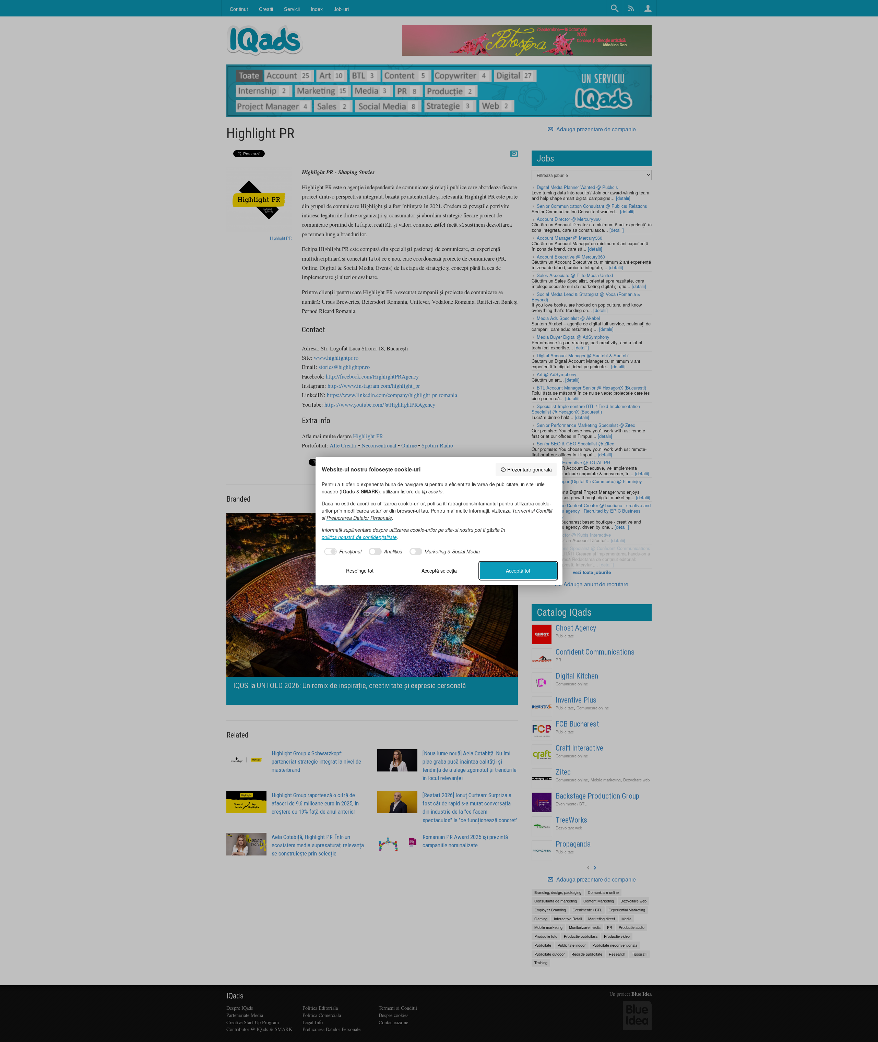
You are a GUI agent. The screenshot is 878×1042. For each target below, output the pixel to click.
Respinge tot (359, 570)
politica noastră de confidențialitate (359, 537)
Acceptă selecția (439, 570)
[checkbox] (342, 551)
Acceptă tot (518, 570)
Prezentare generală (529, 469)
